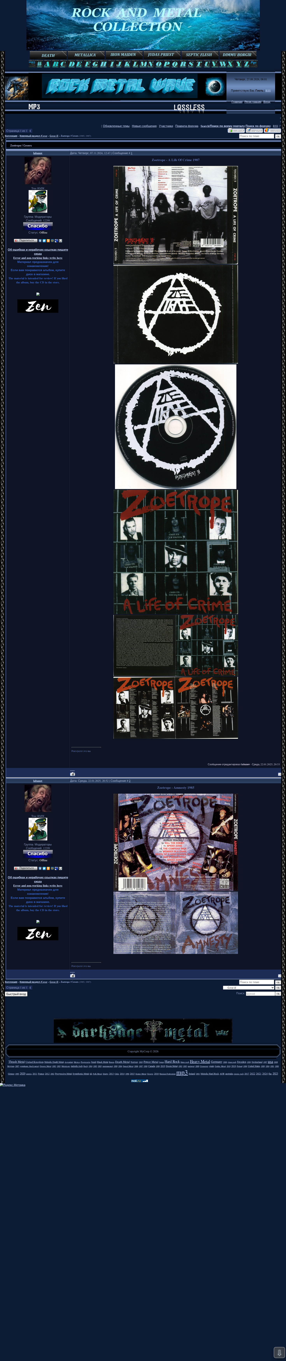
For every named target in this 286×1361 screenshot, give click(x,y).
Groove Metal (45, 1066)
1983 (59, 1066)
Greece (11, 1073)
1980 (277, 1066)
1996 (245, 1066)
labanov (37, 153)
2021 (258, 1073)
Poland (239, 1066)
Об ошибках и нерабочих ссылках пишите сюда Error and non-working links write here (38, 254)
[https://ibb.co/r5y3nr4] (175, 488)
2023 (275, 1073)
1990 (158, 1066)
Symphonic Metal (81, 1073)
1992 (180, 1066)
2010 (229, 1066)
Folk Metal (97, 1073)
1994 (267, 1066)
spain (211, 1065)
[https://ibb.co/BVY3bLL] (175, 263)
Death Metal (122, 1062)
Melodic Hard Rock (210, 1073)
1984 (90, 1066)
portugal (191, 1066)
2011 (34, 1073)
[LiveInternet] (61, 240)
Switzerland (257, 1061)
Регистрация (253, 102)
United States (254, 1065)
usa (270, 1061)
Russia (111, 1062)
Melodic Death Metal (54, 1061)
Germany (216, 1062)
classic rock (239, 1073)
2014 (122, 1073)
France (41, 1073)
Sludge (105, 1073)
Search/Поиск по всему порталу (223, 126)
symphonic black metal (29, 1066)
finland (192, 1073)
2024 (265, 1073)
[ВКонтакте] (40, 240)
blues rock (185, 1062)
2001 (198, 1073)
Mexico (77, 1062)
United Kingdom (34, 1062)
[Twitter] (44, 240)
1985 (95, 1066)
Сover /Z (54, 136)
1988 (145, 1066)
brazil (93, 1061)
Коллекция (11, 136)
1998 (249, 1062)
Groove (150, 1073)
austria (29, 1073)
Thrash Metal (16, 1062)
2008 (276, 1062)
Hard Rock (172, 1061)
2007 (17, 1066)
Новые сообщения (144, 126)
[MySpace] (56, 240)
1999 (116, 1066)
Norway (134, 1061)
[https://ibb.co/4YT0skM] (175, 675)
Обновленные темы (116, 126)
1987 (141, 1066)
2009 (197, 1066)
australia (229, 1073)
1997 (265, 1062)
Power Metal (151, 1062)
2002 (52, 1073)
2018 (233, 1065)
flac (270, 1073)
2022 (252, 1073)
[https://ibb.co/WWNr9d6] (175, 362)
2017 (246, 1073)
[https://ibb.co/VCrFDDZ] (175, 890)
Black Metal (102, 1061)
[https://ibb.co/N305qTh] (175, 738)
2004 (120, 1066)
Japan (161, 1062)
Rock (85, 1066)
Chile (117, 1073)
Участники (166, 126)
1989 (263, 1066)
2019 (163, 1065)
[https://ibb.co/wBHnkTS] (175, 613)
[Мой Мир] (52, 240)
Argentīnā (69, 1062)
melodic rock (77, 1065)
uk (91, 1073)
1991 (272, 1066)
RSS (268, 90)
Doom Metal (172, 1065)
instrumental (108, 1066)
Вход (266, 102)
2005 (141, 1062)
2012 (47, 1073)
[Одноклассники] (48, 240)
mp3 (182, 1072)
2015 (132, 1073)
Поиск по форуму (258, 126)
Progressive (85, 1062)
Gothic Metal (220, 1066)
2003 (100, 1066)
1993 (185, 1066)
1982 (54, 1066)
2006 (136, 1066)
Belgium (10, 1066)
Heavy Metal (200, 1061)
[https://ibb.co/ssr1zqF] (175, 953)
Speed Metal (128, 1066)
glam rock (232, 1062)
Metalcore (65, 1066)
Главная (237, 102)
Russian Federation (167, 1073)
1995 (17, 1073)
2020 (22, 1073)
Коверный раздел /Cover (33, 136)
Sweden (241, 1062)
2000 (225, 1062)
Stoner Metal (140, 1073)
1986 (127, 1073)
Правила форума (186, 126)
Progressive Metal (63, 1073)
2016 (156, 1073)
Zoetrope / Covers (69, 136)
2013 (111, 1073)
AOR (222, 1073)
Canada (151, 1065)
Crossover (204, 1066)
